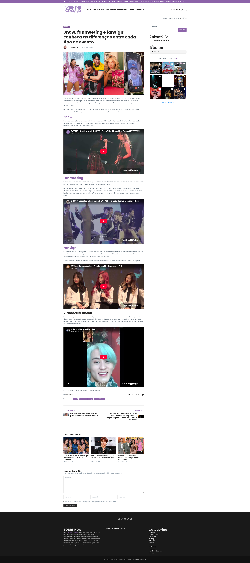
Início (88, 9)
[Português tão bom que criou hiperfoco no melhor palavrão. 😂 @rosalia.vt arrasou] (168, 93)
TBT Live (151, 553)
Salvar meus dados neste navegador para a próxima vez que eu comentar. (91, 502)
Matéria (66, 27)
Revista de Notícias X (141, 559)
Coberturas (98, 9)
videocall (101, 399)
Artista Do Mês (153, 535)
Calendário (110, 9)
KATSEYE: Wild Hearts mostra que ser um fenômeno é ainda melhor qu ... (76, 458)
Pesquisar (153, 27)
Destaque (152, 539)
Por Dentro (152, 547)
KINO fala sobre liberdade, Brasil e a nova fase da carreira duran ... (103, 458)
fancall (76, 399)
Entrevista (152, 541)
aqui (176, 58)
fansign (90, 399)
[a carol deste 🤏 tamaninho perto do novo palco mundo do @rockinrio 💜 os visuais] (180, 68)
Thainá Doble (74, 47)
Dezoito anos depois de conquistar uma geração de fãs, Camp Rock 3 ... (130, 458)
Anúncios (152, 533)
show (95, 399)
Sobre (131, 9)
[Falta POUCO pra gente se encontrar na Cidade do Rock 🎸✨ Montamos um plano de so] (168, 68)
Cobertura (152, 537)
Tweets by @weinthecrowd (115, 529)
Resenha (152, 549)
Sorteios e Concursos (156, 551)
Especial (151, 543)
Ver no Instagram (168, 102)
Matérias (121, 9)
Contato (139, 9)
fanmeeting (82, 399)
